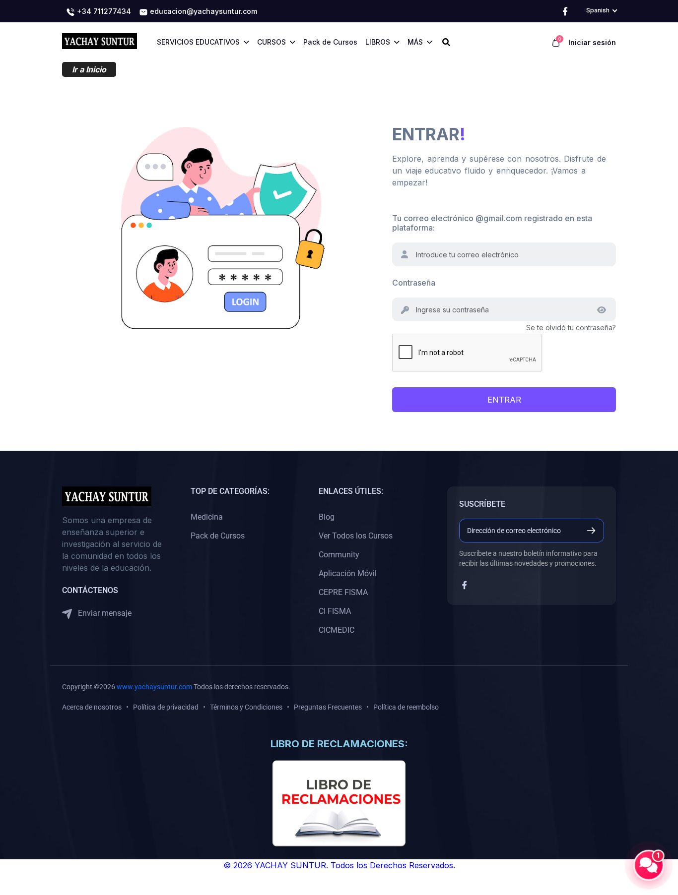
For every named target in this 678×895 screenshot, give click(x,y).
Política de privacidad (166, 707)
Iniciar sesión (592, 42)
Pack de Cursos (218, 535)
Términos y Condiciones (246, 707)
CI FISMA (335, 611)
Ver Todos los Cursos (356, 535)
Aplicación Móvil (348, 573)
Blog (327, 517)
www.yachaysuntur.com (154, 687)
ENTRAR (504, 400)
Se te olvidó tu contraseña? (571, 327)
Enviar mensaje (104, 613)
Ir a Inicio (89, 69)
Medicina (207, 517)
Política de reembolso (406, 707)
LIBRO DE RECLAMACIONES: (339, 744)
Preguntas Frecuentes (328, 707)
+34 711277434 (103, 11)
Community (339, 554)
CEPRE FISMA (343, 592)
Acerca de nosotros (92, 707)
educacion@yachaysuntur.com (202, 11)
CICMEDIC (336, 630)
